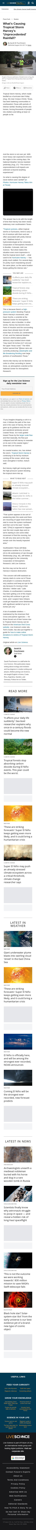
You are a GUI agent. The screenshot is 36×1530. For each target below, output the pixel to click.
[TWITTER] (15, 656)
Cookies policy (18, 1488)
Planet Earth (6, 19)
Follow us (18, 88)
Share (8, 88)
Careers (18, 1500)
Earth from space (25, 1388)
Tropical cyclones (10, 229)
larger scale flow (26, 435)
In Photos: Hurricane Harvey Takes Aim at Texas (17, 182)
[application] (18, 199)
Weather (16, 19)
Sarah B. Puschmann (18, 43)
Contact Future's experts (18, 1472)
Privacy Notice (26, 401)
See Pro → (20, 3)
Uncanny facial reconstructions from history (25, 1409)
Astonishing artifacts (25, 1391)
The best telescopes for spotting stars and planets (11, 1427)
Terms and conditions (18, 1480)
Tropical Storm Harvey (20, 453)
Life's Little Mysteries (11, 1388)
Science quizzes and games (11, 1422)
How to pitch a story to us (18, 1508)
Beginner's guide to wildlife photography (25, 1422)
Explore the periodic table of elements (10, 1408)
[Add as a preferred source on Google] (18, 1458)
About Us (18, 1476)
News (29, 45)
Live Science (23, 642)
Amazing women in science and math (25, 1402)
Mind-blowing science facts (25, 1426)
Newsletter (29, 88)
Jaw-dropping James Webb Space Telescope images (11, 1403)
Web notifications (18, 1496)
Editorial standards (18, 1504)
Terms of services (24, 399)
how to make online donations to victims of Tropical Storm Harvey (18, 635)
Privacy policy (18, 1484)
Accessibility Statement (18, 1468)
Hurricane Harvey (19, 258)
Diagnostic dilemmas (11, 1391)
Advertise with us (18, 1492)
